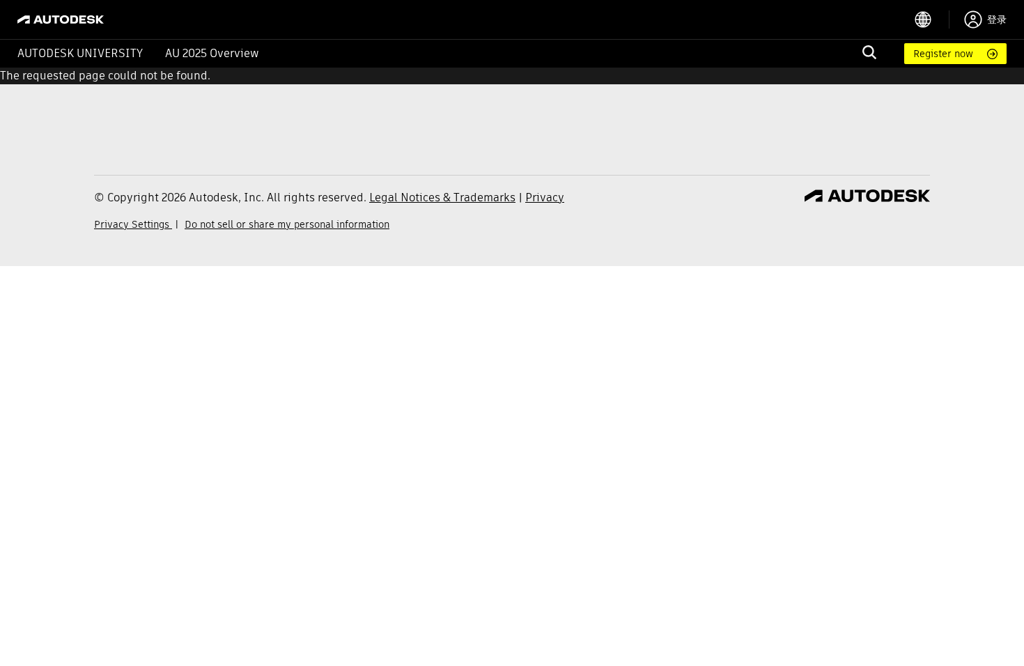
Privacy (544, 197)
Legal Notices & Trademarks (442, 197)
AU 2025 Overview (212, 53)
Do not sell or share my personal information (287, 224)
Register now (943, 54)
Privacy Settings (133, 224)
